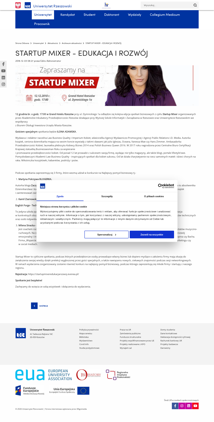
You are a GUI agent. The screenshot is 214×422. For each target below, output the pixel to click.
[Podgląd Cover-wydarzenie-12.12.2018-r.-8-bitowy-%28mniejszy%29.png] (107, 85)
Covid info (84, 344)
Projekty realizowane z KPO (132, 344)
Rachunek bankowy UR (171, 340)
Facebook (175, 406)
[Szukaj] (195, 5)
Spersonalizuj (104, 234)
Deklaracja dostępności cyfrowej (175, 337)
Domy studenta (167, 329)
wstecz (43, 305)
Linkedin (188, 406)
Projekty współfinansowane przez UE (137, 340)
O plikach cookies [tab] (154, 196)
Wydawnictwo (85, 340)
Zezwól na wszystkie (152, 234)
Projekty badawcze (169, 344)
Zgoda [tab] (60, 196)
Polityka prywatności (89, 329)
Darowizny (165, 348)
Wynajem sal (126, 348)
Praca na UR (125, 329)
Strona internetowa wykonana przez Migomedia (66, 409)
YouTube (195, 406)
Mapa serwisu (85, 333)
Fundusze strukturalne (130, 337)
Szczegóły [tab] (107, 196)
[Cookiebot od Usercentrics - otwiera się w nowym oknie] (160, 186)
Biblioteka (84, 337)
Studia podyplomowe (89, 348)
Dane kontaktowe (168, 333)
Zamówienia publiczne (130, 333)
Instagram (182, 406)
